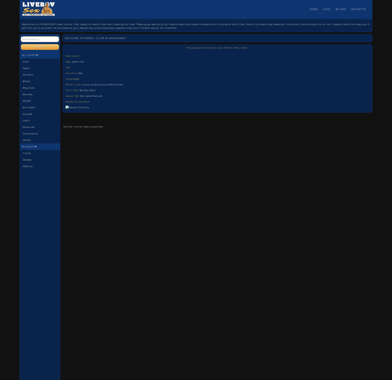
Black (26, 81)
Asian (26, 68)
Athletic (28, 74)
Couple (27, 113)
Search (39, 47)
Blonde (27, 94)
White (27, 140)
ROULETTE (358, 9)
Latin (26, 120)
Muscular (29, 127)
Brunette (29, 107)
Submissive (30, 133)
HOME (314, 9)
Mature (28, 166)
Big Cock (29, 87)
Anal (26, 61)
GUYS (327, 9)
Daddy (27, 159)
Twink (27, 153)
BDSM (27, 100)
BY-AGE (341, 9)
